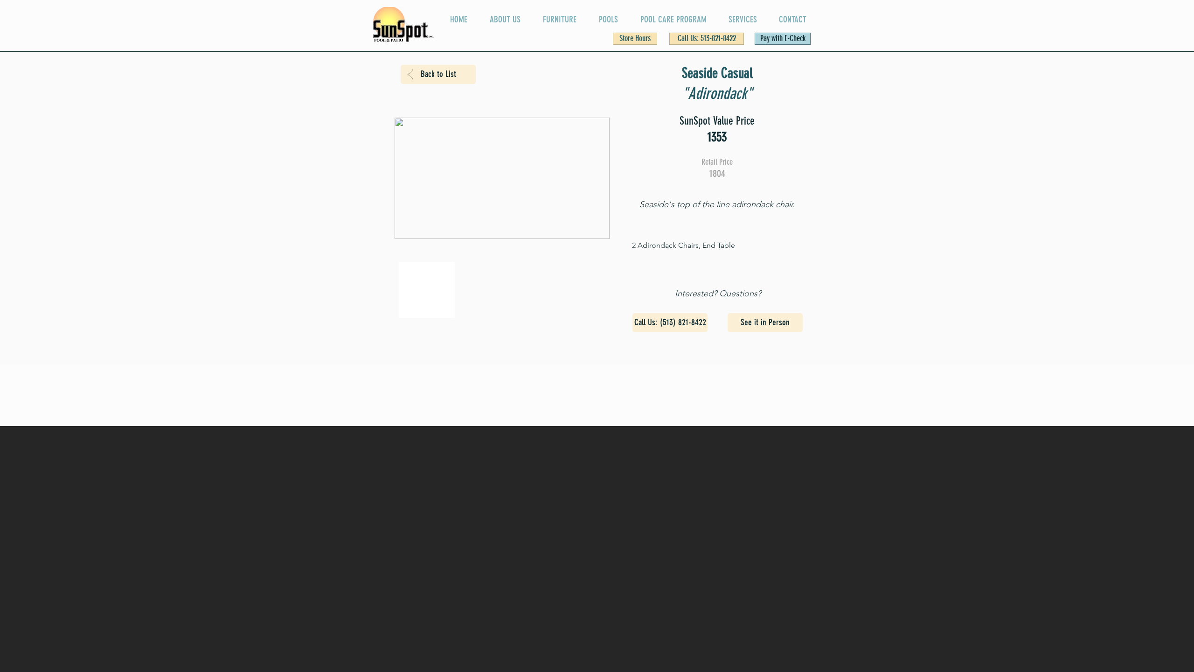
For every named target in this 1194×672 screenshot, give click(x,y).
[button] (635, 39)
